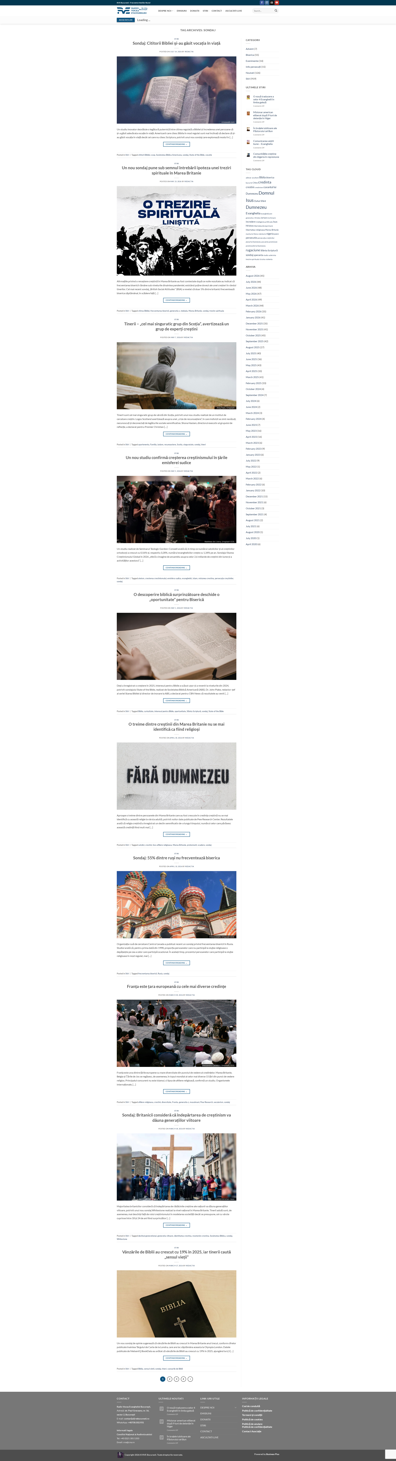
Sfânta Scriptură (194, 711)
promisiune (273, 242)
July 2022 (251, 460)
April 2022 (251, 472)
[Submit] (276, 10)
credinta (264, 182)
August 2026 (253, 275)
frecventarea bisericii (160, 311)
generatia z (175, 311)
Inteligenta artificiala (264, 222)
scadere (201, 845)
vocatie (208, 155)
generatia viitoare (165, 1236)
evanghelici (187, 578)
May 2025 (251, 365)
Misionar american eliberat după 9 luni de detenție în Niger (265, 115)
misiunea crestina (206, 578)
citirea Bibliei (144, 311)
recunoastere (170, 444)
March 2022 (252, 478)
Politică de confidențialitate (257, 1410)
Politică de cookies (252, 1419)
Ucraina (262, 259)
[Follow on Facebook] (262, 2)
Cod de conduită (251, 1406)
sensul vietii (149, 1368)
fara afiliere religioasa (162, 845)
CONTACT (217, 10)
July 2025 (251, 353)
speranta (258, 254)
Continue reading (176, 144)
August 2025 (253, 347)
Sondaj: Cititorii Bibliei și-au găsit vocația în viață (176, 43)
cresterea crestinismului (155, 578)
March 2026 (252, 305)
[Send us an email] (272, 2)
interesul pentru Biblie (164, 711)
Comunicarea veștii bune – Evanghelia (263, 142)
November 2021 (254, 502)
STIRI (205, 10)
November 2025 (254, 329)
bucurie (249, 183)
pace (276, 233)
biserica (270, 177)
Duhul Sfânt (260, 201)
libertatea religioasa (255, 229)
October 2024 (253, 388)
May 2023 (251, 430)
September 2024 (254, 394)
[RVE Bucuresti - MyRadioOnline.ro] (120, 1454)
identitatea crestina (183, 1236)
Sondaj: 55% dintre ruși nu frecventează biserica (176, 857)
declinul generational (147, 1236)
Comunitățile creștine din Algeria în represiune (266, 155)
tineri (203, 444)
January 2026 (253, 317)
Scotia (179, 444)
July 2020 (251, 538)
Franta (175, 1102)
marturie (249, 234)
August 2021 (253, 520)
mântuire (262, 234)
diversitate (166, 1102)
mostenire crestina (200, 1236)
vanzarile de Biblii (175, 1368)
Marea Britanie (195, 311)
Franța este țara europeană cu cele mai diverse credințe (176, 986)
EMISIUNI (182, 10)
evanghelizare (266, 214)
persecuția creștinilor (224, 578)
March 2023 (252, 442)
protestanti (192, 845)
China (255, 182)
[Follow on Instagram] (267, 2)
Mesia (255, 234)
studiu (266, 255)
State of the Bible (196, 155)
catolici (141, 845)
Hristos (257, 218)
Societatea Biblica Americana (169, 155)
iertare (264, 217)
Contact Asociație (251, 1431)
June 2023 (251, 424)
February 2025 (253, 383)
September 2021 (254, 514)
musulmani (194, 1102)
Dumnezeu (256, 207)
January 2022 (253, 490)
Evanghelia (253, 213)
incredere (251, 221)
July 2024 (251, 400)
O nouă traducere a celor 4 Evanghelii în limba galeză (263, 99)
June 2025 (251, 359)
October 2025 (253, 335)
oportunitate (180, 711)
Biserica (250, 54)
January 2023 (253, 454)
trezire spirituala (216, 311)
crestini (148, 845)
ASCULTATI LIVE (233, 10)
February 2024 (253, 418)
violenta (269, 259)
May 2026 (251, 293)
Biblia (140, 711)
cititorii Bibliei (144, 155)
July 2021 (251, 526)
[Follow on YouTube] (277, 2)
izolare (160, 444)
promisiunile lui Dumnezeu (256, 246)
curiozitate (148, 711)
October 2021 (253, 508)
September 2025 (254, 341)
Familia (153, 444)
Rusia (160, 973)
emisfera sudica (174, 578)
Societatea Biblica (218, 1236)
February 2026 (253, 311)
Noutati (250, 72)
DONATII (194, 10)
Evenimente (252, 60)
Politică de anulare (252, 1423)
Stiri (176, 39)
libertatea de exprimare (263, 226)
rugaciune (253, 250)
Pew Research (206, 1102)
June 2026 (251, 287)
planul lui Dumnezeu (253, 242)
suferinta (272, 255)
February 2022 (253, 484)
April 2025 (251, 371)
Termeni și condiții (252, 1414)
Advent (250, 48)
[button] (256, 2)
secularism (218, 1102)
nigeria (270, 233)
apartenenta (143, 444)
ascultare (255, 178)
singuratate (188, 444)
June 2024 (251, 406)
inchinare (272, 218)
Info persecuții (253, 66)
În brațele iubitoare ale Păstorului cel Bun (265, 129)
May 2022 (251, 466)
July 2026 (251, 281)
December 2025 (254, 323)
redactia (189, 52)
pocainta (265, 242)
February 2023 (253, 448)
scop (153, 155)
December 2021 (254, 496)
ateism (141, 578)
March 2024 (252, 412)
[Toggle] (235, 1407)
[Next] (190, 1379)
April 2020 (251, 544)
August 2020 (253, 532)
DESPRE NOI (164, 10)
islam (195, 578)
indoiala (184, 311)
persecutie (251, 237)
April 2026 (251, 299)
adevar (248, 178)
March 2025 (252, 377)
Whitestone (122, 1239)
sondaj (185, 155)
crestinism (259, 187)
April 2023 (251, 436)
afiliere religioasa (145, 1102)
